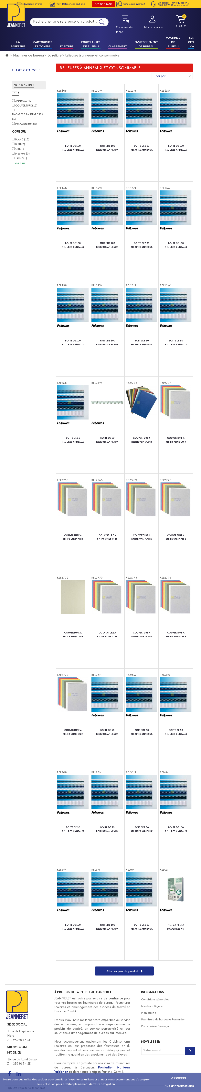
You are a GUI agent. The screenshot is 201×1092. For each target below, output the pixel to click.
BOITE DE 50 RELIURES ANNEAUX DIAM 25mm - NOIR (73, 440)
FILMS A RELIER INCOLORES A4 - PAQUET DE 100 (175, 927)
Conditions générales (155, 999)
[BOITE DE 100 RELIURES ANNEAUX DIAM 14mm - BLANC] (107, 215)
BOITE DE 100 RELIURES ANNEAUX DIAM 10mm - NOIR (73, 148)
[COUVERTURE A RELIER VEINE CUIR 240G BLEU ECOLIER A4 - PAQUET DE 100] (107, 507)
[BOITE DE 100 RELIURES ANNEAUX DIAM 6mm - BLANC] (73, 897)
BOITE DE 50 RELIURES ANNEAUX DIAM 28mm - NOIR (107, 732)
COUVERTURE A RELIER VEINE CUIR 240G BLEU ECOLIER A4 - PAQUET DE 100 (107, 537)
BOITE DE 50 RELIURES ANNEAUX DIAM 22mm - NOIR (142, 343)
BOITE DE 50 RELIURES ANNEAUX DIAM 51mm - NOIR (142, 829)
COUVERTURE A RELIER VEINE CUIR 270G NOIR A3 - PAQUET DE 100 (141, 440)
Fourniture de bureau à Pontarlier (163, 1019)
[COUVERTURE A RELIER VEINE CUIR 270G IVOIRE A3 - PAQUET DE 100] (176, 410)
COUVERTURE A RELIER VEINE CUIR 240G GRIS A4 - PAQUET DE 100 (73, 732)
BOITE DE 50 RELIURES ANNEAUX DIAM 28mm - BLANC (141, 732)
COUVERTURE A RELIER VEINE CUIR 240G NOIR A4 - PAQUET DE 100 (141, 537)
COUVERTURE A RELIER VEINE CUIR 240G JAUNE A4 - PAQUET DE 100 (175, 537)
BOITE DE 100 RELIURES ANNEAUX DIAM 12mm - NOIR (142, 148)
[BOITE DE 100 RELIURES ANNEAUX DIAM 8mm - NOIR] (107, 897)
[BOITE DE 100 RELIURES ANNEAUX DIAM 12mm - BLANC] (176, 118)
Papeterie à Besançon (155, 1026)
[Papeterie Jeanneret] (16, 15)
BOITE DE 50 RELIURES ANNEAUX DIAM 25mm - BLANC (107, 440)
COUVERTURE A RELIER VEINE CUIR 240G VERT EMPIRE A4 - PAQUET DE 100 (141, 635)
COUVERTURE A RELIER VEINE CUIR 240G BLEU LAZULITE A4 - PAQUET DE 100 (175, 635)
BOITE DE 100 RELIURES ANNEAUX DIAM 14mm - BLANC (107, 245)
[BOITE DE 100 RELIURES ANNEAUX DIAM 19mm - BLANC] (107, 313)
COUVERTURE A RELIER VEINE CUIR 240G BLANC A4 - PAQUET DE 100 (73, 537)
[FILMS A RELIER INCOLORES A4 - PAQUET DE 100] (176, 897)
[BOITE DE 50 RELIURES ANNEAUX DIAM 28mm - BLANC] (142, 702)
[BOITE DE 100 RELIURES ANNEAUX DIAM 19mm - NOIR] (73, 313)
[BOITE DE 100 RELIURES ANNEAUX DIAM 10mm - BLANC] (107, 118)
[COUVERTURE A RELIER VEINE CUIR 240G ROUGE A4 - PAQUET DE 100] (107, 605)
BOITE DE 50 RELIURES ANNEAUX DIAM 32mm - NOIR (176, 732)
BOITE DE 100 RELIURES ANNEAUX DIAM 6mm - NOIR (176, 829)
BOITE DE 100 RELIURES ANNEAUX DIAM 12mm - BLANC (175, 148)
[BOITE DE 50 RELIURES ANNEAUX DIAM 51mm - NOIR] (142, 800)
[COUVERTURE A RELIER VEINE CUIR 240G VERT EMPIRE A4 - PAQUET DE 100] (142, 605)
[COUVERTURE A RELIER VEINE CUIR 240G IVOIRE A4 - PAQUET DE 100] (73, 605)
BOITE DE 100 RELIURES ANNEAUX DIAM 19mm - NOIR (73, 343)
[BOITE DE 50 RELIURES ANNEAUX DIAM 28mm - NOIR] (107, 702)
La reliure (55, 55)
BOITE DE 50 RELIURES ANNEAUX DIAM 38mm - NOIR (73, 829)
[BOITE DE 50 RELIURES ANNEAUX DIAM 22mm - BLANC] (176, 313)
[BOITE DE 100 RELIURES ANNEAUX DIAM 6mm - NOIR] (176, 800)
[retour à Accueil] (7, 55)
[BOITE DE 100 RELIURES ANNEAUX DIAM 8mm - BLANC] (142, 897)
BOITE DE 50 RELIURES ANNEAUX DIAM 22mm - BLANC (175, 343)
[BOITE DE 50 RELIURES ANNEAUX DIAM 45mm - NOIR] (107, 800)
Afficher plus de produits (123, 971)
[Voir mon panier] (180, 22)
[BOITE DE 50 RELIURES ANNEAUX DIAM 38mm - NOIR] (73, 800)
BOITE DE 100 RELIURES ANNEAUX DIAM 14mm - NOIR (73, 245)
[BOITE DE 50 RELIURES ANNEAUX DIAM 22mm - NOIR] (142, 313)
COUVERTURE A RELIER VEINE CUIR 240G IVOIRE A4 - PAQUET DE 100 (73, 635)
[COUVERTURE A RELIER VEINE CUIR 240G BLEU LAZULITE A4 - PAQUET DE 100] (176, 605)
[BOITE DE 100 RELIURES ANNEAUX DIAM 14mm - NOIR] (73, 215)
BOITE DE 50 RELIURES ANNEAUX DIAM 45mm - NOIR (107, 829)
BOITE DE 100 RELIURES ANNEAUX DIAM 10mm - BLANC (107, 148)
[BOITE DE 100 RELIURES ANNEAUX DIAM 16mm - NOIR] (142, 215)
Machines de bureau (28, 55)
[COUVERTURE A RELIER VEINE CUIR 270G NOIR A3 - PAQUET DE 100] (142, 410)
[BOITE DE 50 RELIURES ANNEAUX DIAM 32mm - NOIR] (176, 702)
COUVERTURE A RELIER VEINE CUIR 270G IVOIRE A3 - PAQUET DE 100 (175, 440)
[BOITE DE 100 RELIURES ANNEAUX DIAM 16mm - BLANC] (176, 215)
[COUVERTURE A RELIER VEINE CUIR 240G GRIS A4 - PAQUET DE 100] (73, 702)
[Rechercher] (102, 22)
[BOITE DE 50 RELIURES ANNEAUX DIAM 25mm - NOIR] (73, 410)
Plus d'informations (179, 1086)
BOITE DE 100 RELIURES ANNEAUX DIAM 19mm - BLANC (107, 343)
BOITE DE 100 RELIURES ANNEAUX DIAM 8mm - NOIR (107, 927)
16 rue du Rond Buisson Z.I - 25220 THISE (22, 1061)
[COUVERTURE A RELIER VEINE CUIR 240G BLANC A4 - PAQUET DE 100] (73, 507)
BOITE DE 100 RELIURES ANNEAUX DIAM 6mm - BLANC (73, 927)
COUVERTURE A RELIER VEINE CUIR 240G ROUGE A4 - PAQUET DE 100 (107, 635)
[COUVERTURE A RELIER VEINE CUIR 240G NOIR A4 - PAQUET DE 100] (142, 507)
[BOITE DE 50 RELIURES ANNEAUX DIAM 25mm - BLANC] (107, 410)
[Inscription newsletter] (190, 1051)
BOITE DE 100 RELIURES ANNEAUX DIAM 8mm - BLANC (142, 927)
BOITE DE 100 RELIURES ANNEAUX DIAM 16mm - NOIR (142, 245)
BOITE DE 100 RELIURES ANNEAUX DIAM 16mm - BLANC (175, 245)
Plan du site (148, 1012)
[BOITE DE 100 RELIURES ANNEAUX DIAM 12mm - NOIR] (142, 118)
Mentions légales (152, 1006)
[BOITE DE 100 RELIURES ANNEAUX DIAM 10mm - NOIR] (73, 118)
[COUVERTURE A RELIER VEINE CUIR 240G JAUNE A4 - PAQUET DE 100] (176, 507)
